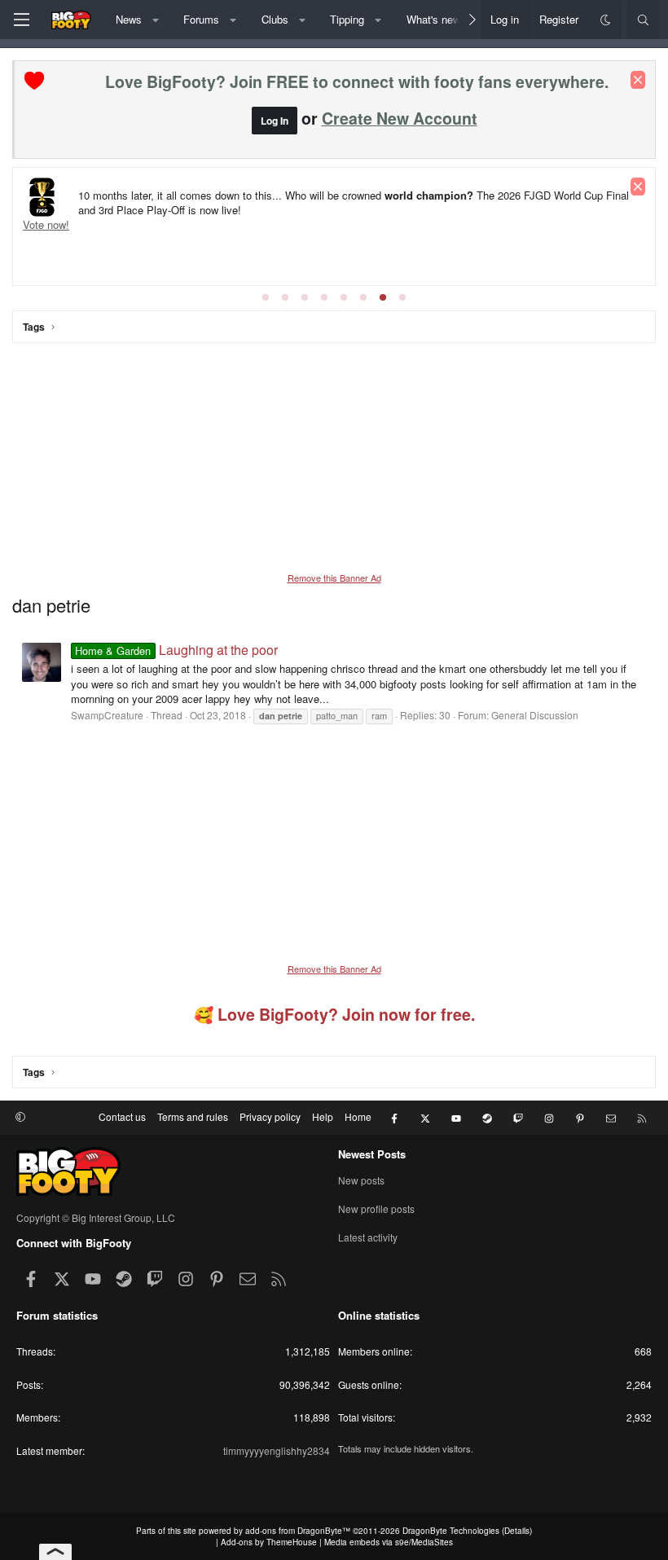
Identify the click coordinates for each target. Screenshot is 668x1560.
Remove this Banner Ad (334, 577)
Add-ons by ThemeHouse (269, 1542)
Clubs (274, 19)
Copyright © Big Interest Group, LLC (95, 1217)
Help (322, 1116)
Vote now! (46, 224)
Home (358, 1116)
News (129, 19)
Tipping (347, 19)
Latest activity (368, 1237)
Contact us (122, 1116)
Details (517, 1530)
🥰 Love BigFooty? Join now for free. (334, 1014)
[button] (155, 19)
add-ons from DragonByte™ (297, 1530)
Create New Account (399, 118)
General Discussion (534, 715)
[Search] (643, 19)
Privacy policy (270, 1116)
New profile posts (376, 1208)
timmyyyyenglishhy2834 (276, 1450)
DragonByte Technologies (450, 1530)
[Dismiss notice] (638, 80)
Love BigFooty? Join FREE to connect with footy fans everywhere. (357, 81)
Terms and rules (192, 1116)
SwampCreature (107, 715)
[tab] (265, 297)
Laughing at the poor (176, 649)
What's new (433, 19)
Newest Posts (372, 1154)
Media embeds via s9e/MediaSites (388, 1542)
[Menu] (21, 19)
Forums (201, 19)
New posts (361, 1180)
